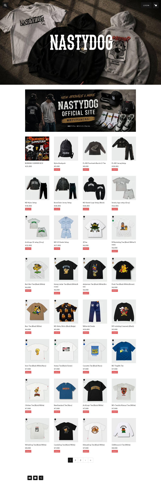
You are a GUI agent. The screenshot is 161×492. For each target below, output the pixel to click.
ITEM (26, 5)
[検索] (5, 5)
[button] (146, 5)
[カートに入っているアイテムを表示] (156, 5)
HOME (18, 5)
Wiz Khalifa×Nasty (60, 5)
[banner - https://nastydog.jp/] (80, 110)
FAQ (47, 5)
